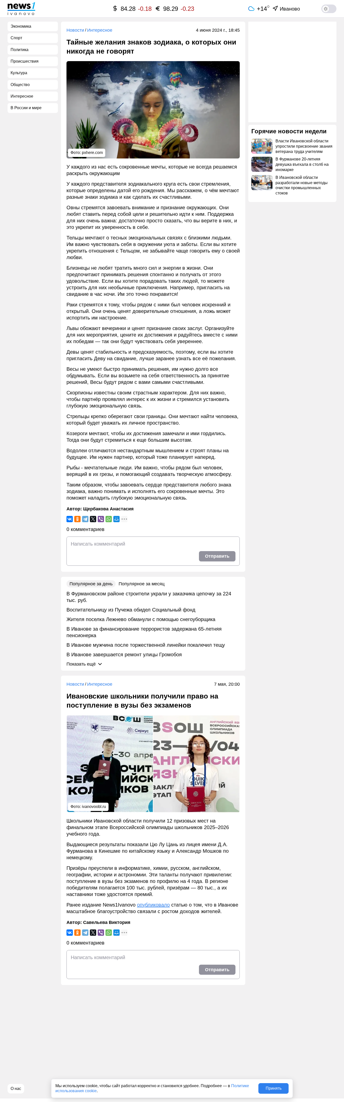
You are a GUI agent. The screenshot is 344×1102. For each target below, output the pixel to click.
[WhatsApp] (109, 519)
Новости (75, 30)
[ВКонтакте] (69, 519)
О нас (16, 1088)
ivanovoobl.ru (94, 806)
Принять (274, 1088)
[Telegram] (85, 519)
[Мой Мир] (116, 519)
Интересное (99, 30)
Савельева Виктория (106, 922)
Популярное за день (91, 583)
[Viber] (101, 519)
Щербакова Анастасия (108, 508)
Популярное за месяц (141, 583)
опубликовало (153, 905)
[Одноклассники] (77, 519)
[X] (93, 519)
